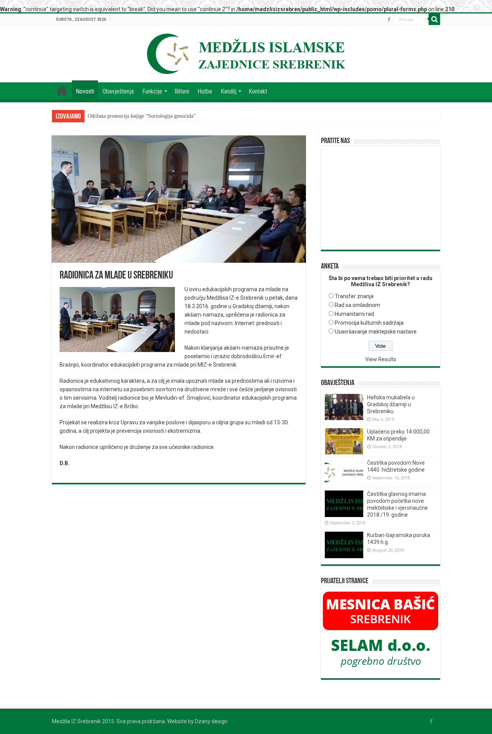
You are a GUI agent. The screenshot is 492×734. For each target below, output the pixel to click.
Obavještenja (118, 91)
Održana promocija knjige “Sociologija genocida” (142, 116)
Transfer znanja (354, 296)
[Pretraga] (434, 19)
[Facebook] (389, 19)
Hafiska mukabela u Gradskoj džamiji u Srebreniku (391, 404)
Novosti (85, 91)
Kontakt (258, 91)
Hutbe (205, 91)
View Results (380, 359)
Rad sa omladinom (357, 305)
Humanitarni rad (354, 314)
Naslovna (62, 90)
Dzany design (211, 721)
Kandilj (228, 91)
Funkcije (152, 91)
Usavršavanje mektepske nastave (376, 332)
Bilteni (182, 91)
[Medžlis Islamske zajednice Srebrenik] (246, 52)
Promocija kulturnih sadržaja (369, 323)
